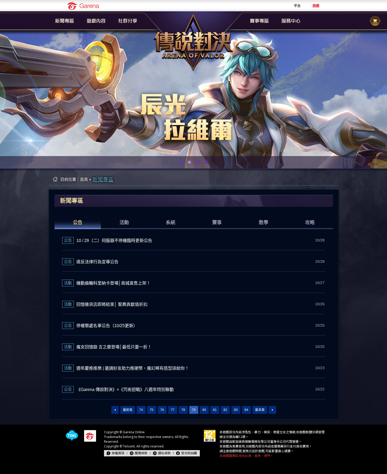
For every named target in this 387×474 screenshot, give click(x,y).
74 (141, 410)
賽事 (217, 222)
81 (215, 410)
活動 (124, 222)
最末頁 (260, 410)
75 (151, 410)
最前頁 (127, 410)
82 (225, 410)
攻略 (310, 222)
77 (173, 410)
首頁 (84, 179)
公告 (77, 222)
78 (183, 410)
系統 (170, 222)
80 (204, 410)
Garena (83, 6)
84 (246, 410)
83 (236, 410)
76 (162, 410)
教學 (263, 222)
